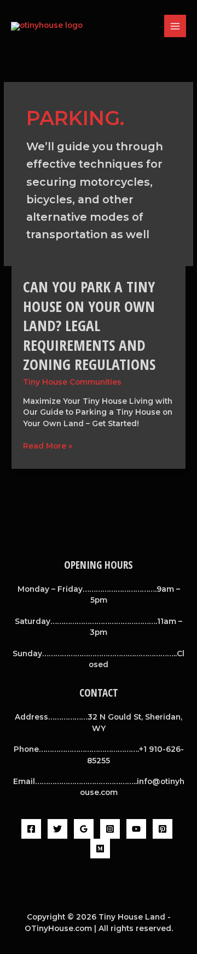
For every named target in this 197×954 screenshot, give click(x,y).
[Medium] (100, 848)
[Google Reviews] (84, 829)
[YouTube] (136, 829)
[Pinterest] (162, 829)
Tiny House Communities (72, 382)
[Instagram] (110, 829)
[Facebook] (31, 829)
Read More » (47, 445)
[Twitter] (57, 829)
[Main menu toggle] (175, 26)
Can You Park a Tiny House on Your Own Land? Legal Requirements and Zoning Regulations (89, 325)
